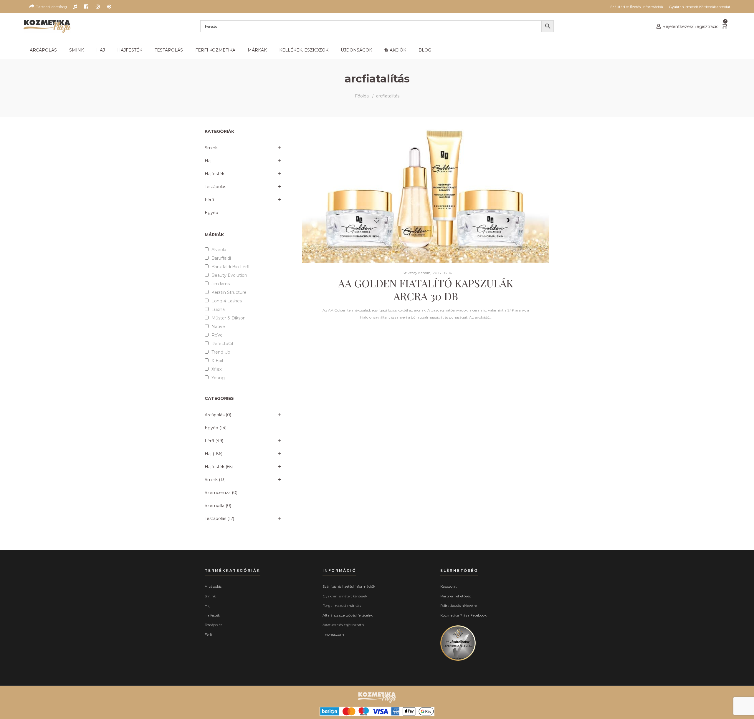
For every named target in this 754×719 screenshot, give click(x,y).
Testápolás (215, 186)
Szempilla (214, 505)
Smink (211, 147)
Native (218, 326)
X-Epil (217, 360)
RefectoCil (222, 343)
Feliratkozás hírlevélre (458, 605)
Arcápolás (214, 415)
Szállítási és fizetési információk (349, 586)
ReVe (217, 335)
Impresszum (333, 634)
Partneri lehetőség (456, 596)
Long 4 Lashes (226, 301)
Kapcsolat (448, 586)
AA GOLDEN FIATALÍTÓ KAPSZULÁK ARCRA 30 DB (425, 289)
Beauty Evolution (229, 275)
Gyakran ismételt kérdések (345, 596)
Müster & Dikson (228, 318)
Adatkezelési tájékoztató (343, 624)
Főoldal (362, 96)
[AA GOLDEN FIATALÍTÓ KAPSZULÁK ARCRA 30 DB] (426, 195)
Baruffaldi (221, 258)
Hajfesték (214, 173)
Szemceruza (218, 492)
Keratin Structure (229, 292)
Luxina (218, 309)
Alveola (218, 249)
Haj (208, 160)
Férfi (209, 199)
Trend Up (220, 352)
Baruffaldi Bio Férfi (230, 266)
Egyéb (211, 212)
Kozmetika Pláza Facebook (463, 615)
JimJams (220, 283)
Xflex (216, 369)
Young (218, 377)
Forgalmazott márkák (342, 605)
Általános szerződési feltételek (348, 615)
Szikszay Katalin (414, 273)
